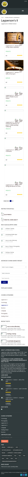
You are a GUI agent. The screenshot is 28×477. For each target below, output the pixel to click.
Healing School (4, 316)
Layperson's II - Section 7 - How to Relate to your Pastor (13, 97)
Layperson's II (4, 305)
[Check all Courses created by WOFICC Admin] (26, 224)
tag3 (24, 455)
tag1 (15, 455)
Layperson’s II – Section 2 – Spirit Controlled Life (16, 389)
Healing (3, 452)
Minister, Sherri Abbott (11, 220)
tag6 (12, 458)
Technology (4, 302)
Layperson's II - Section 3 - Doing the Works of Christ (13, 185)
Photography (4, 313)
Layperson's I (4, 299)
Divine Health (10, 447)
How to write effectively (13, 326)
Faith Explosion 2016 (6, 450)
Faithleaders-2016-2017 (18, 450)
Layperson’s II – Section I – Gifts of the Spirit (15, 380)
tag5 (7, 458)
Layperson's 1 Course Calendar (14, 452)
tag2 (20, 455)
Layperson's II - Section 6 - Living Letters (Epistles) (13, 46)
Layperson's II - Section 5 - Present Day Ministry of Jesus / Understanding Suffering (13, 124)
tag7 (16, 458)
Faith (17, 447)
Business (3, 308)
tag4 (3, 458)
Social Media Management (13, 341)
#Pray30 (3, 447)
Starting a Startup (11, 333)
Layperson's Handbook (7, 455)
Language (3, 310)
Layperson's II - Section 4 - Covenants (13, 150)
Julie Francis (7, 214)
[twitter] (21, 475)
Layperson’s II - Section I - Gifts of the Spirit (13, 73)
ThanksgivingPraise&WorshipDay (9, 461)
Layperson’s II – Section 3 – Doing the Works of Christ (15, 398)
